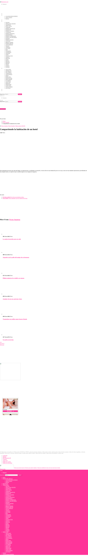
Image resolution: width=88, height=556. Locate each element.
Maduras (7, 60)
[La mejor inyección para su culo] (45, 228)
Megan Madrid (9, 79)
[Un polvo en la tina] (45, 328)
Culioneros (8, 47)
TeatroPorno (8, 25)
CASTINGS (8, 32)
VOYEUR (8, 41)
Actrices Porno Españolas (8, 90)
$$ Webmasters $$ (7, 458)
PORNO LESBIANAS (11, 36)
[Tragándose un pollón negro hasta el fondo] (45, 308)
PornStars (8, 38)
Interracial (8, 58)
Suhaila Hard (8, 84)
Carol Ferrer (8, 81)
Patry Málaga (8, 72)
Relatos (4, 89)
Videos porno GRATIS (11, 23)
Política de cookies (7, 461)
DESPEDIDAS (9, 34)
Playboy (7, 18)
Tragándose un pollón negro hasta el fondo (15, 319)
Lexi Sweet (8, 88)
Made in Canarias (9, 42)
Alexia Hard (8, 69)
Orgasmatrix (8, 51)
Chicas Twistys (9, 17)
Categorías (5, 455)
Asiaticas (7, 57)
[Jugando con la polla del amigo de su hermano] (45, 247)
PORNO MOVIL (9, 43)
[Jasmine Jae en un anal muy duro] (45, 287)
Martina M (8, 83)
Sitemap (4, 456)
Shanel (7, 75)
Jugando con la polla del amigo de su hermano (16, 257)
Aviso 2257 (5, 460)
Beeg (7, 49)
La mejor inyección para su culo (12, 239)
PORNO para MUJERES (11, 37)
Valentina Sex (8, 70)
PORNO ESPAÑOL (10, 33)
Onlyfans (7, 22)
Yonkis (7, 54)
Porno (4, 13)
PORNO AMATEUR (10, 28)
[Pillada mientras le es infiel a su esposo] (45, 266)
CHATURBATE (9, 44)
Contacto (5, 459)
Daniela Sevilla (9, 78)
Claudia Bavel (9, 73)
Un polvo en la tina (8, 339)
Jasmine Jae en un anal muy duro (12, 299)
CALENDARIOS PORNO (12, 16)
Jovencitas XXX (9, 55)
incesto (7, 59)
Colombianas (8, 52)
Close (1, 470)
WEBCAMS (5, 68)
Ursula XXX (8, 85)
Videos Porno (6, 21)
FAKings (7, 67)
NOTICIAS (5, 20)
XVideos (7, 65)
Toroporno (8, 53)
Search (20, 94)
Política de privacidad (7, 463)
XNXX (7, 64)
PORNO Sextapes (9, 39)
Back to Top (2, 469)
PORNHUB (8, 29)
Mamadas (8, 62)
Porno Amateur (14, 219)
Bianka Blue (8, 77)
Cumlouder (8, 27)
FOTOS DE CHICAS (8, 15)
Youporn (7, 46)
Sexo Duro (8, 48)
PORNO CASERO (10, 31)
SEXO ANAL (9, 26)
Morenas (7, 63)
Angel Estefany (9, 74)
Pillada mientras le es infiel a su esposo (13, 278)
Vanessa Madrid (9, 86)
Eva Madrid (8, 80)
